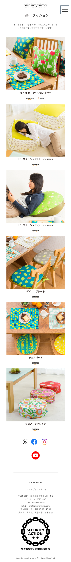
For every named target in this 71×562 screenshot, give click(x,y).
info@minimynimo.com (39, 505)
